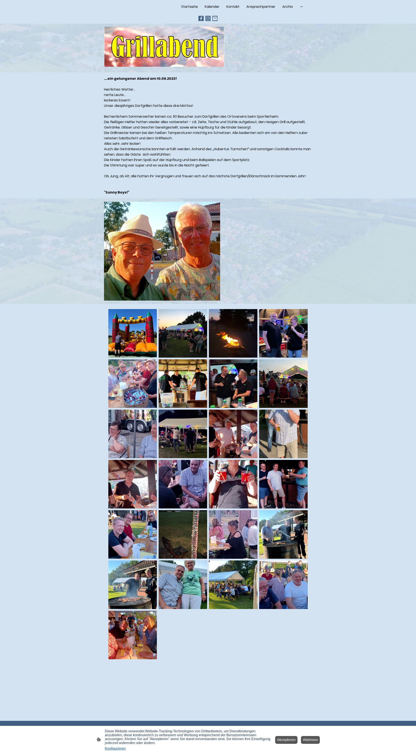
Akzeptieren (286, 740)
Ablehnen (310, 740)
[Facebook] (201, 18)
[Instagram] (208, 18)
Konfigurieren (115, 748)
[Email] (215, 18)
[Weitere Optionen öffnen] (301, 7)
